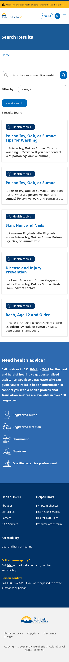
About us (7, 505)
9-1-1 (10, 565)
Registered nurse (25, 415)
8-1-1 (48, 16)
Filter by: (8, 89)
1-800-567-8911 (16, 583)
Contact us (8, 512)
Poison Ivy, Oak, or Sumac (30, 182)
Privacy (8, 636)
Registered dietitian (27, 427)
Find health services (48, 512)
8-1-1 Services (10, 524)
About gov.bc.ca (13, 633)
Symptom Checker (47, 505)
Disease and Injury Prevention (23, 270)
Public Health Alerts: (4, 5)
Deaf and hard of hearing (17, 546)
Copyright (33, 633)
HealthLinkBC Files (47, 518)
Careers (6, 518)
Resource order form (49, 524)
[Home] (12, 15)
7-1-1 (45, 369)
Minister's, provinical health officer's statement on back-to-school (35, 4)
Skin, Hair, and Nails (25, 225)
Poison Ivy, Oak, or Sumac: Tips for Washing (31, 138)
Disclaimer (49, 633)
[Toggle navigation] (64, 16)
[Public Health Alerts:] (4, 5)
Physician (19, 451)
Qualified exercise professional (35, 463)
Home (6, 55)
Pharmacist (21, 439)
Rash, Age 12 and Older (28, 314)
